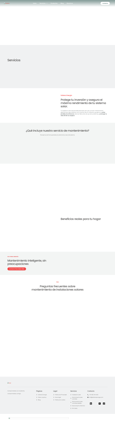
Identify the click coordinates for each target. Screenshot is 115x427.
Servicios (43, 3)
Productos (54, 3)
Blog (62, 3)
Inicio (34, 3)
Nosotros (70, 3)
